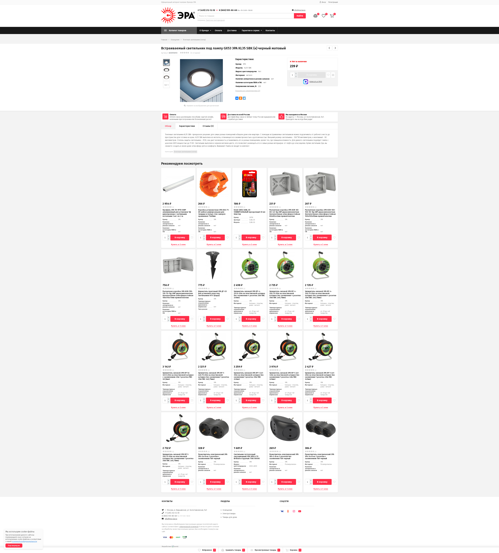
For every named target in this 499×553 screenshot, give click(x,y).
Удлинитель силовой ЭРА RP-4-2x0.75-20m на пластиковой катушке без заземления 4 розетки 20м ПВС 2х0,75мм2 (320, 294)
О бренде (204, 30)
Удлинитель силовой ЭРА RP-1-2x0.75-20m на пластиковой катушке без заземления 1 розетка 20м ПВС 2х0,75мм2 (213, 376)
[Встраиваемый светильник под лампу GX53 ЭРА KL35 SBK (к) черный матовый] (166, 62)
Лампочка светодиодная (215, 20)
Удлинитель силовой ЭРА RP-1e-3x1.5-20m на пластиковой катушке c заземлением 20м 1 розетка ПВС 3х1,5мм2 (178, 376)
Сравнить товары (235, 550)
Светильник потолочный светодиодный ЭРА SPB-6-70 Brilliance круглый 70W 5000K (247, 456)
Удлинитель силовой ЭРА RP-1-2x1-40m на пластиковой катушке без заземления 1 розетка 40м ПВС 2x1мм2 (284, 376)
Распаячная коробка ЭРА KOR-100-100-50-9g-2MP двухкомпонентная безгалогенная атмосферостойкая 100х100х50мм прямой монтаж (320, 213)
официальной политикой (188, 527)
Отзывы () (208, 126)
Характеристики (187, 126)
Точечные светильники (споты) (194, 40)
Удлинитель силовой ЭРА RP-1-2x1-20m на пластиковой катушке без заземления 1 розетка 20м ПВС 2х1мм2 (320, 376)
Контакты (270, 30)
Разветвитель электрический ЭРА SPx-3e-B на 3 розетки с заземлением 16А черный (319, 456)
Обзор (168, 126)
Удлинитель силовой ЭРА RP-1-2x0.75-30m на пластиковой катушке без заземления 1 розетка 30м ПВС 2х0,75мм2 (178, 457)
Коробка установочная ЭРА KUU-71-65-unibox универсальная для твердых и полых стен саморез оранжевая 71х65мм (213, 213)
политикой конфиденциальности (24, 541)
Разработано (167, 546)
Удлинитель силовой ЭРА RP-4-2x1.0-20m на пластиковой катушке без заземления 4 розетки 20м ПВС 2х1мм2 (249, 294)
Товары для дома (230, 517)
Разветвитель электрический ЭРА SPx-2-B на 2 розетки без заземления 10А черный (283, 456)
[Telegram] (244, 98)
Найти (300, 16)
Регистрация (333, 2)
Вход (324, 2)
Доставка (232, 30)
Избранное (208, 550)
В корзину (312, 75)
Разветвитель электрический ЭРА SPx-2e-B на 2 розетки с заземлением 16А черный (212, 456)
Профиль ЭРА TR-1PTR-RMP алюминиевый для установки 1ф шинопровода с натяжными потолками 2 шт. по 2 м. (177, 213)
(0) (173, 207)
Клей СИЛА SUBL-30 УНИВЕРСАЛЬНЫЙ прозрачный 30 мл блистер (249, 212)
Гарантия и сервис (251, 30)
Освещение (175, 40)
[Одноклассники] (240, 98)
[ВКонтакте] (236, 98)
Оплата (218, 30)
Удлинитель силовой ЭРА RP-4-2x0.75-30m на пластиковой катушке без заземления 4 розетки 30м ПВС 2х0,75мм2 (285, 294)
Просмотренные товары (267, 550)
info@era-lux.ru (299, 10)
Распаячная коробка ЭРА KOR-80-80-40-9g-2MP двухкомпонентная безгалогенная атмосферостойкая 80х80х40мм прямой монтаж (284, 213)
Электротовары (229, 513)
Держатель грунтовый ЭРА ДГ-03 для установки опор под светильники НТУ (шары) (212, 293)
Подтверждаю (14, 546)
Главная (164, 40)
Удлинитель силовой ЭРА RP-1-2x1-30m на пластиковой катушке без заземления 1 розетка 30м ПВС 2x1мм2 (249, 376)
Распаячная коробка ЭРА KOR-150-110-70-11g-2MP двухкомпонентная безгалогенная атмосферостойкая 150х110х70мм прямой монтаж (178, 294)
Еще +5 (166, 85)
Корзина (295, 550)
